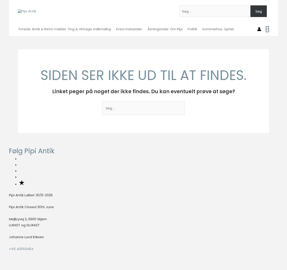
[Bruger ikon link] (259, 29)
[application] (113, 29)
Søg (258, 11)
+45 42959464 (21, 248)
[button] (1, 266)
